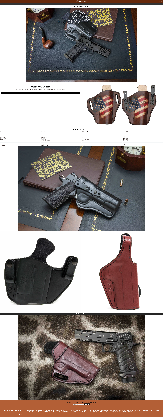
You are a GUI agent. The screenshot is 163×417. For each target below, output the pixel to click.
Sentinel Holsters (104, 410)
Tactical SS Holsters (70, 410)
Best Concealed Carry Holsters (104, 411)
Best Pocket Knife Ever (116, 411)
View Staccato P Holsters (81, 313)
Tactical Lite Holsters (60, 410)
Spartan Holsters (65, 411)
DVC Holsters (86, 3)
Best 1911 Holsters (93, 411)
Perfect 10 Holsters (87, 410)
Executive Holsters (155, 410)
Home (57, 3)
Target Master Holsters (9, 410)
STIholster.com (82, 414)
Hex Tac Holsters (96, 410)
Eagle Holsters (130, 410)
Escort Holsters (31, 411)
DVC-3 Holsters (18, 410)
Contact (101, 3)
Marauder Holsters (145, 410)
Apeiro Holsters (74, 411)
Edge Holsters (78, 410)
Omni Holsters (137, 410)
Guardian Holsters (48, 411)
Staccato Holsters (71, 3)
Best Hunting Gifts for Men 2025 (129, 411)
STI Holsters (79, 3)
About (105, 3)
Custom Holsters (94, 3)
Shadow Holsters (113, 410)
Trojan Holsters (122, 410)
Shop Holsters (63, 3)
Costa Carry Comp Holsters (28, 410)
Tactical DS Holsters (50, 410)
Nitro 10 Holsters (56, 411)
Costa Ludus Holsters (39, 410)
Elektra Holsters (39, 411)
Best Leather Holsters (83, 411)
